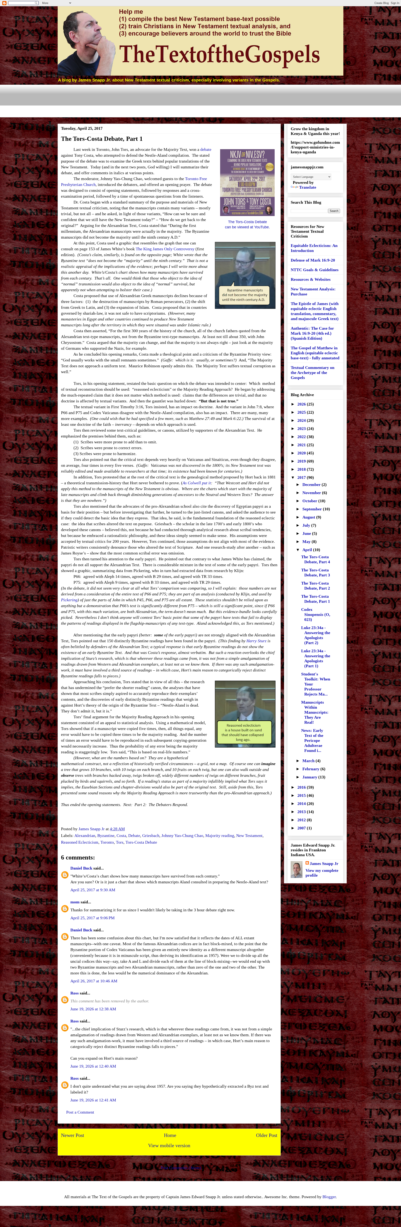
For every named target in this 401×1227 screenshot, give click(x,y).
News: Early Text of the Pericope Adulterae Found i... (312, 740)
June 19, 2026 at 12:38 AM (93, 1009)
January (310, 777)
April (307, 549)
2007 (302, 828)
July (306, 525)
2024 (302, 420)
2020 (302, 453)
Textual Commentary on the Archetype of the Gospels (312, 372)
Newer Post (72, 1135)
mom (75, 902)
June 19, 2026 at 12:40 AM (93, 1066)
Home (170, 1135)
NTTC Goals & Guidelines (315, 269)
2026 (302, 404)
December (312, 484)
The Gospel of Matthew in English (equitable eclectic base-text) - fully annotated (315, 353)
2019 (302, 461)
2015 (302, 795)
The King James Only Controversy (165, 249)
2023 (302, 428)
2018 (302, 469)
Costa (121, 835)
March (309, 760)
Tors (119, 842)
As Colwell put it (197, 483)
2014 (302, 803)
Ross (74, 993)
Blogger (329, 1196)
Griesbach (150, 835)
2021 (302, 444)
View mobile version (169, 1145)
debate (205, 149)
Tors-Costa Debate (141, 842)
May (307, 541)
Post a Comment (80, 1112)
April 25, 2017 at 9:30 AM (92, 890)
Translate (307, 187)
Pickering (69, 600)
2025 (302, 412)
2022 (302, 436)
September (312, 509)
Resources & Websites (311, 279)
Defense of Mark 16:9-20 (313, 260)
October (310, 500)
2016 (302, 787)
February (311, 769)
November (312, 492)
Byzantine (105, 835)
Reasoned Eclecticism (79, 842)
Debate (134, 835)
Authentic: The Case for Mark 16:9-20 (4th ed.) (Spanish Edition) (312, 333)
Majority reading (219, 835)
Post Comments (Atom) (181, 1167)
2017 (302, 477)
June (307, 533)
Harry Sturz (256, 640)
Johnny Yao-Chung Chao (182, 835)
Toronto (107, 842)
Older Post (266, 1135)
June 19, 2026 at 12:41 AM (93, 1100)
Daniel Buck (81, 868)
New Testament (249, 835)
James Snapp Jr (324, 863)
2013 (302, 811)
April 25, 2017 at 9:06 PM (92, 917)
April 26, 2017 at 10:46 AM (93, 981)
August (309, 517)
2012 (302, 820)
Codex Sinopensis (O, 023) (315, 614)
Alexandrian (84, 835)
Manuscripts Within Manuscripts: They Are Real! (315, 712)
